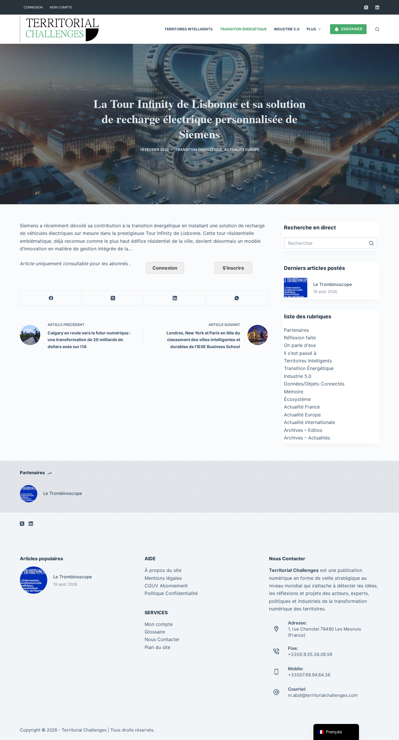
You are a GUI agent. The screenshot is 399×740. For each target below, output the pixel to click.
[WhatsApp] (237, 298)
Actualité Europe (241, 149)
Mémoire (293, 392)
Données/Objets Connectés (314, 384)
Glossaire (155, 632)
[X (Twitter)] (366, 7)
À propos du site (163, 570)
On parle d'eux (300, 345)
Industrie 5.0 (297, 376)
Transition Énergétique (199, 149)
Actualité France (302, 407)
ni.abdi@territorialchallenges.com (323, 695)
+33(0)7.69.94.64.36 (309, 675)
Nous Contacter (162, 639)
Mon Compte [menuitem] (61, 7)
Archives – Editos (303, 430)
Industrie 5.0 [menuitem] (286, 29)
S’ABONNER (351, 29)
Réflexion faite (300, 338)
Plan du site (157, 647)
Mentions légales (163, 578)
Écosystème (297, 399)
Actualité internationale (309, 422)
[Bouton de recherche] (371, 243)
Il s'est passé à (300, 353)
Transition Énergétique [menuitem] (243, 29)
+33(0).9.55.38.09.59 (310, 654)
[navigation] (336, 732)
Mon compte (159, 624)
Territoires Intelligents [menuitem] (188, 29)
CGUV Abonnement (166, 586)
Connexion (164, 268)
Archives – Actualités (307, 438)
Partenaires (296, 330)
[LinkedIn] (377, 7)
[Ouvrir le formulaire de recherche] (377, 29)
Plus (311, 29)
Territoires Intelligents (308, 361)
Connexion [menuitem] (33, 7)
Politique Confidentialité (171, 593)
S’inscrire (233, 268)
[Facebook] (51, 298)
